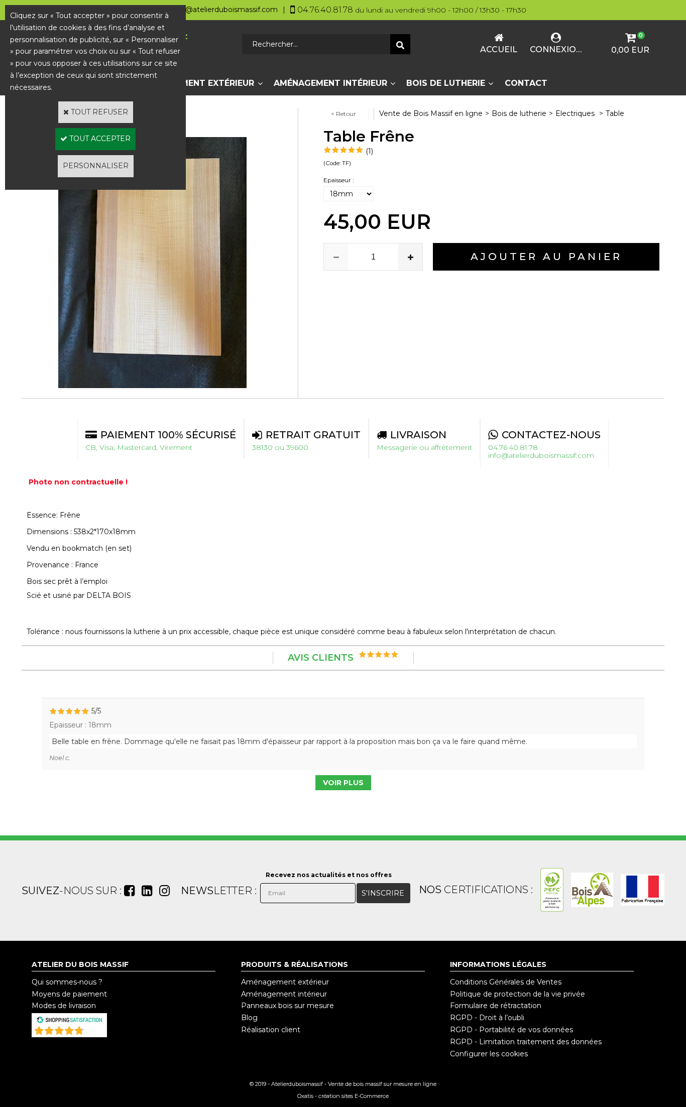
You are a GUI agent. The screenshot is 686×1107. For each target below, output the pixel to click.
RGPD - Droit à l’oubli (487, 1017)
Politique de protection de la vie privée (517, 994)
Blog (249, 1017)
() (95, 1032)
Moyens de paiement (69, 994)
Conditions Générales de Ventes (505, 982)
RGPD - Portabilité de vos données (511, 1029)
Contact (526, 83)
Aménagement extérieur (285, 982)
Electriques (576, 113)
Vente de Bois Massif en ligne (431, 113)
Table (615, 113)
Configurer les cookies (489, 1053)
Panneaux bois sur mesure (287, 1005)
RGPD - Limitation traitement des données (526, 1041)
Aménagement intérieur (284, 994)
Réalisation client (270, 1029)
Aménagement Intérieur (330, 83)
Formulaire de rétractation (495, 1005)
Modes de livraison (64, 1005)
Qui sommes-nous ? (67, 982)
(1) (369, 151)
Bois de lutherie (445, 83)
